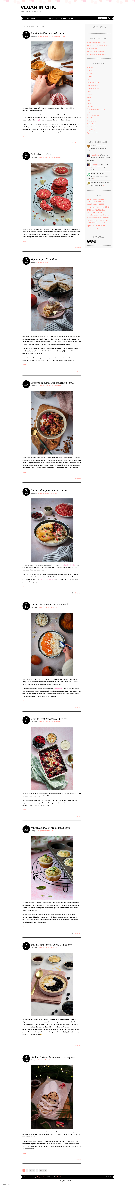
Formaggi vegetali (92, 85)
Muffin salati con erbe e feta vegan (50, 827)
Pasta (89, 103)
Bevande (90, 70)
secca (89, 223)
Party (64, 36)
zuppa (103, 228)
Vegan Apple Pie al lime (44, 259)
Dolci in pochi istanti (55, 36)
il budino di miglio (69, 565)
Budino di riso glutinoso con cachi (50, 604)
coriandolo (100, 207)
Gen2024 (26, 492)
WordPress (60, 1177)
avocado (95, 201)
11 (26, 154)
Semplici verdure (92, 121)
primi (96, 220)
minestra (107, 215)
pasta (100, 217)
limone (99, 213)
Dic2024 (26, 35)
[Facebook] (88, 242)
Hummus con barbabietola (95, 51)
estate (93, 210)
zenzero (93, 228)
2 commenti (77, 248)
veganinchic (95, 155)
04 (26, 827)
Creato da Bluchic (108, 1176)
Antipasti (41, 831)
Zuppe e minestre (92, 133)
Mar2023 (26, 947)
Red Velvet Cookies (41, 154)
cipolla (96, 204)
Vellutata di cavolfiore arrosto (96, 54)
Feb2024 (26, 156)
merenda (101, 215)
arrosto (90, 201)
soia (103, 222)
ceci (103, 201)
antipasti (95, 199)
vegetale (89, 228)
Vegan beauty (91, 127)
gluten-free (105, 210)
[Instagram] (94, 242)
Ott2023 (26, 721)
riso (100, 220)
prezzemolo (90, 220)
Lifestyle (89, 94)
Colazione (41, 36)
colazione (91, 207)
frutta (98, 210)
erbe (89, 209)
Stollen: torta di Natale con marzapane (53, 1057)
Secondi (89, 118)
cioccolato (90, 204)
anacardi (89, 199)
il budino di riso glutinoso (47, 579)
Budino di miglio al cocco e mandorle (51, 944)
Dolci (46, 36)
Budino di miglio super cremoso (49, 490)
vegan (102, 225)
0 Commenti (77, 143)
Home (27, 18)
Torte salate (91, 124)
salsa (105, 220)
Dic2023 (26, 606)
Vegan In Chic (38, 7)
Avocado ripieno (92, 48)
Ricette (71, 18)
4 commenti (77, 1045)
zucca (98, 228)
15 (26, 944)
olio (96, 217)
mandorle (91, 215)
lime (95, 212)
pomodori (106, 217)
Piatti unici (90, 106)
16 (26, 490)
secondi (94, 222)
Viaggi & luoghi (91, 130)
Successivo (43, 1170)
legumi (91, 212)
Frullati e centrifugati (93, 88)
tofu (97, 225)
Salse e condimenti (93, 115)
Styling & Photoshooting (55, 18)
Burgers (89, 73)
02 (26, 382)
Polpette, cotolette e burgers (96, 109)
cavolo (99, 201)
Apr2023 (26, 830)
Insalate (89, 91)
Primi (88, 112)
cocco (101, 204)
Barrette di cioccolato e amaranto (98, 45)
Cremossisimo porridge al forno (49, 718)
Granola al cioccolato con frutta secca (52, 382)
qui (39, 120)
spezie (90, 225)
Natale (89, 97)
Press (40, 18)
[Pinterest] (91, 242)
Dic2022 (26, 1059)
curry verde (58, 688)
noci (93, 217)
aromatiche (102, 199)
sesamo (99, 222)
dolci (107, 206)
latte (88, 213)
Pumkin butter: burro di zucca (48, 33)
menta (96, 215)
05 (26, 33)
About (33, 18)
